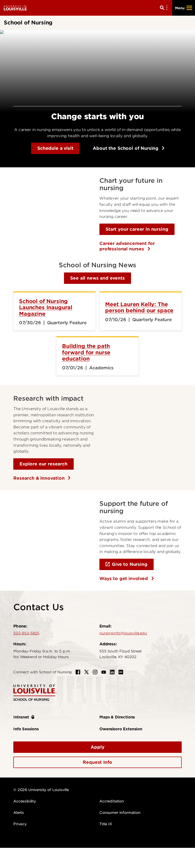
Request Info (97, 762)
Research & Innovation (39, 478)
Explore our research (44, 463)
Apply (97, 747)
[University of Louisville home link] (16, 7)
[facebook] (78, 672)
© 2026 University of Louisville (41, 790)
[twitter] (86, 672)
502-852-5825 (26, 633)
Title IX (105, 824)
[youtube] (103, 672)
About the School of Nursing (126, 148)
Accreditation (111, 801)
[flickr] (120, 672)
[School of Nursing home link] (35, 692)
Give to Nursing (129, 564)
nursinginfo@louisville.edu (123, 633)
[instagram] (95, 672)
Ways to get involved (124, 578)
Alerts (18, 813)
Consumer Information (120, 813)
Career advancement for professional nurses (127, 246)
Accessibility (24, 801)
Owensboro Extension (120, 729)
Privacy (20, 824)
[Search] (164, 8)
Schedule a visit (55, 148)
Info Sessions (26, 729)
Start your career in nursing (137, 229)
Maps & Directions (117, 717)
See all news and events (97, 278)
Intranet (21, 717)
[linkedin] (112, 672)
